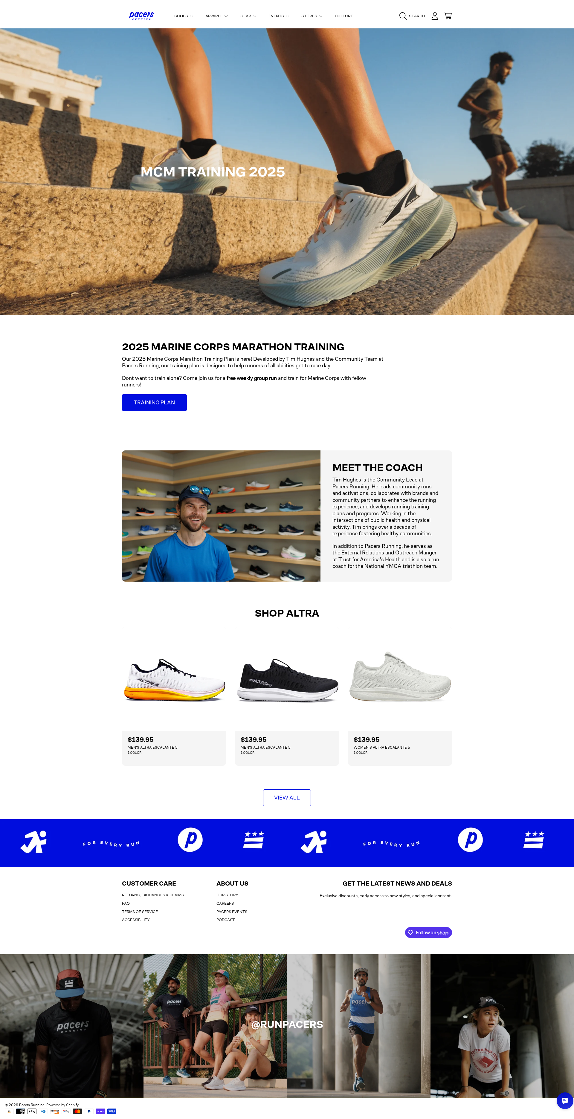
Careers (225, 903)
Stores (309, 16)
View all (287, 798)
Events (276, 16)
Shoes (181, 16)
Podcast (225, 920)
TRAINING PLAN (154, 403)
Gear (246, 16)
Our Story (227, 895)
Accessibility (136, 920)
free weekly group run (252, 378)
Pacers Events (231, 911)
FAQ (126, 903)
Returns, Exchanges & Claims (153, 895)
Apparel (214, 16)
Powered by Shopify (62, 1105)
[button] (413, 16)
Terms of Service (140, 911)
